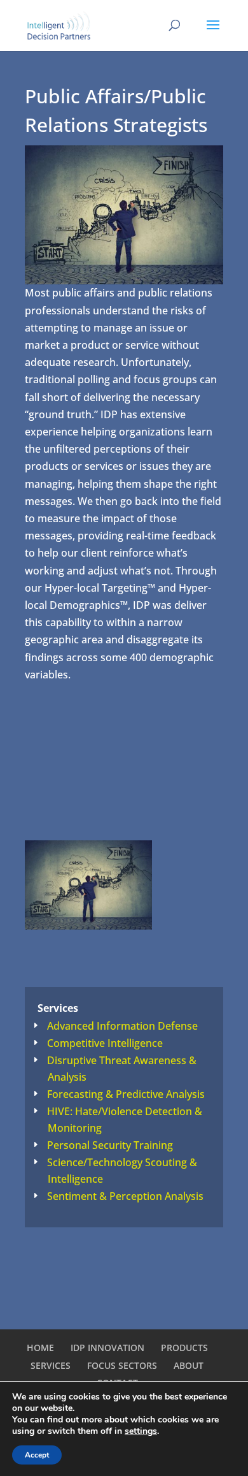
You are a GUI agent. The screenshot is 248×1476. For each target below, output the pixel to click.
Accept (37, 1455)
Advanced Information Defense (122, 1026)
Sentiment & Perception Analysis (125, 1196)
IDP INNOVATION (107, 1347)
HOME (40, 1347)
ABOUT (188, 1365)
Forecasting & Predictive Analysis (126, 1094)
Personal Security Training (110, 1145)
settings (141, 1431)
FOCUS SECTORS (122, 1365)
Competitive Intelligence (105, 1043)
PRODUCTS (184, 1347)
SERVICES (51, 1365)
